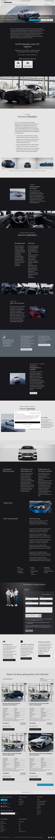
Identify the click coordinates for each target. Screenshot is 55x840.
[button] (17, 413)
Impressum (38, 412)
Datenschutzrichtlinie (32, 412)
